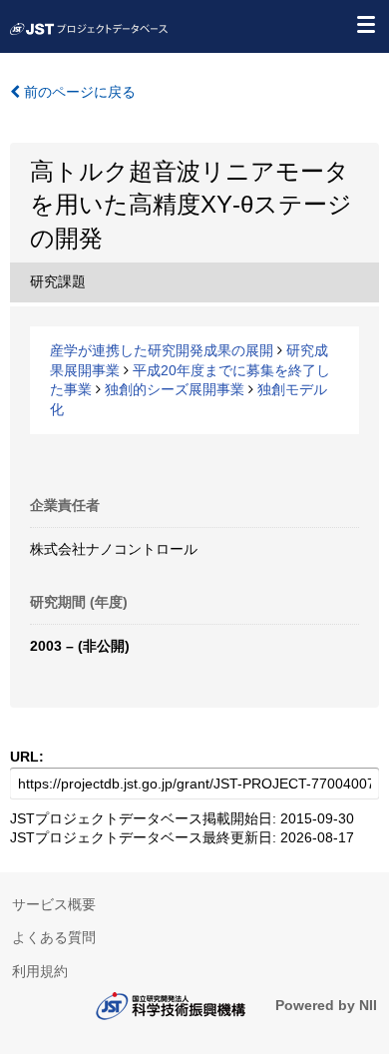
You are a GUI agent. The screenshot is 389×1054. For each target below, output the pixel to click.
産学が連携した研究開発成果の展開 (161, 350)
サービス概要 (54, 904)
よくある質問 (54, 937)
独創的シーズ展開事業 (174, 389)
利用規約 (40, 971)
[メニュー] (365, 24)
